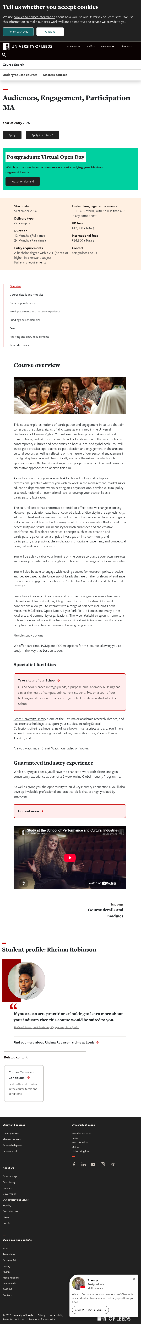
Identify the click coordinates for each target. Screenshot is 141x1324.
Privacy (41, 1315)
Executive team (11, 1211)
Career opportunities (22, 303)
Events (6, 1223)
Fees (12, 328)
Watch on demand (22, 181)
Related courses (19, 345)
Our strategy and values (16, 1199)
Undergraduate (11, 1133)
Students (72, 46)
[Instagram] (103, 1165)
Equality (7, 1205)
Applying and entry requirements (29, 336)
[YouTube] (93, 1165)
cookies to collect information (34, 16)
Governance (9, 1194)
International (10, 1151)
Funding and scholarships (25, 320)
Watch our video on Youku (69, 748)
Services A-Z (9, 1260)
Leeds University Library (30, 718)
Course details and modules (26, 294)
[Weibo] (112, 1165)
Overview (15, 286)
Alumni (125, 46)
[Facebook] (74, 1165)
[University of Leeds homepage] (27, 46)
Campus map (10, 1176)
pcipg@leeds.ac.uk (84, 252)
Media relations (11, 1277)
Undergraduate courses (20, 74)
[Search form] (4, 55)
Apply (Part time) (42, 135)
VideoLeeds (9, 1283)
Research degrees (12, 1145)
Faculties (106, 46)
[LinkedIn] (83, 1165)
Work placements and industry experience (35, 311)
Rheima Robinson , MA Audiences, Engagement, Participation (46, 1027)
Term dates (9, 1254)
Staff (89, 46)
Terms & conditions (13, 1319)
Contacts (7, 1295)
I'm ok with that (18, 31)
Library (6, 1266)
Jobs (5, 1248)
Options (50, 31)
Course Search (13, 64)
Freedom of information (42, 1319)
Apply (12, 135)
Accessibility (56, 1315)
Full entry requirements (30, 262)
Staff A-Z (7, 1289)
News (6, 1217)
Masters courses (55, 74)
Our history (9, 1182)
